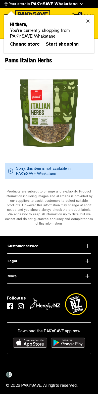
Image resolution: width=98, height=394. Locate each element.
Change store (25, 44)
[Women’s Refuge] (9, 375)
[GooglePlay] (68, 343)
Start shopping (62, 44)
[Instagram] (21, 306)
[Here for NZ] (45, 304)
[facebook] (10, 306)
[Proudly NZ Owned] (76, 304)
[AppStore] (30, 343)
